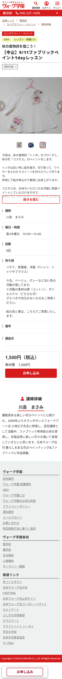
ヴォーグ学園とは (14, 495)
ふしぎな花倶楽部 (14, 615)
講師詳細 (8, 66)
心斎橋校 (8, 561)
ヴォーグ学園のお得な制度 (19, 501)
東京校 (7, 544)
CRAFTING (9, 593)
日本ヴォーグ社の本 (15, 587)
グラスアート (11, 621)
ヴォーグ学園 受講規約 (17, 484)
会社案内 (8, 479)
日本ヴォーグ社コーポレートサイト (25, 604)
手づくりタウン (12, 582)
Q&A (6, 490)
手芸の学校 (10, 632)
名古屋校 (8, 555)
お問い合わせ (11, 523)
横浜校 (7, 550)
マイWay (8, 643)
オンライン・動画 (14, 566)
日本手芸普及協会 (14, 637)
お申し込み (31, 373)
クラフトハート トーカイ (18, 626)
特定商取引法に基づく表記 (19, 528)
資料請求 (8, 512)
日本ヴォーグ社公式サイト (19, 598)
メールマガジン (12, 517)
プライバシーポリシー (16, 506)
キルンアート (11, 610)
